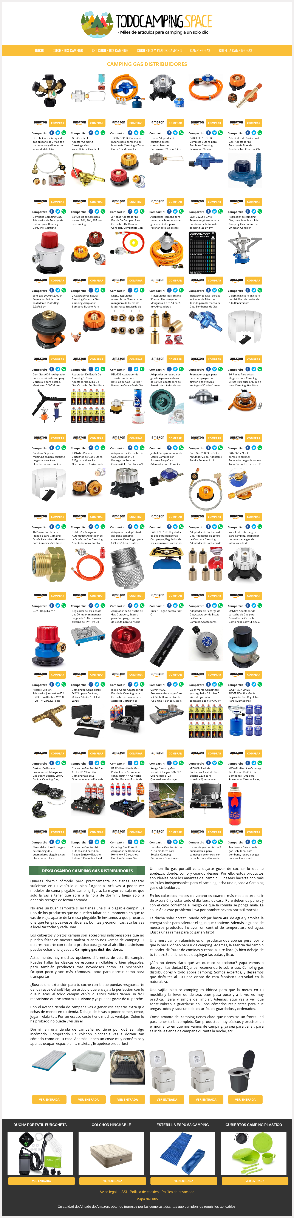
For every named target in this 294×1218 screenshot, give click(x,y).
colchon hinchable (111, 1125)
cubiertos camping (68, 50)
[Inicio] (147, 34)
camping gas (200, 50)
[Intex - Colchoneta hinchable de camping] (49, 1071)
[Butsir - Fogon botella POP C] (166, 568)
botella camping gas (235, 50)
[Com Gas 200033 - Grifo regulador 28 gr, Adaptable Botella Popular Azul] (206, 410)
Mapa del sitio (147, 1199)
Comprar (57, 123)
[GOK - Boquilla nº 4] (49, 568)
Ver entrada (49, 1099)
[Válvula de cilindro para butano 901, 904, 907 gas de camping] (88, 174)
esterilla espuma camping (182, 1125)
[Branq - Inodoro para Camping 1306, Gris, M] (245, 1071)
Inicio (39, 50)
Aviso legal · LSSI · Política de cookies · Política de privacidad (147, 1192)
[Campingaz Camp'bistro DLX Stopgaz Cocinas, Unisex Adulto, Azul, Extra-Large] (88, 647)
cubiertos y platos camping (159, 50)
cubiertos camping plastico (254, 1125)
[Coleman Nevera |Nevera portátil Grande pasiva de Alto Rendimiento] (245, 252)
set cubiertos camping (110, 50)
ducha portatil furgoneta (40, 1125)
